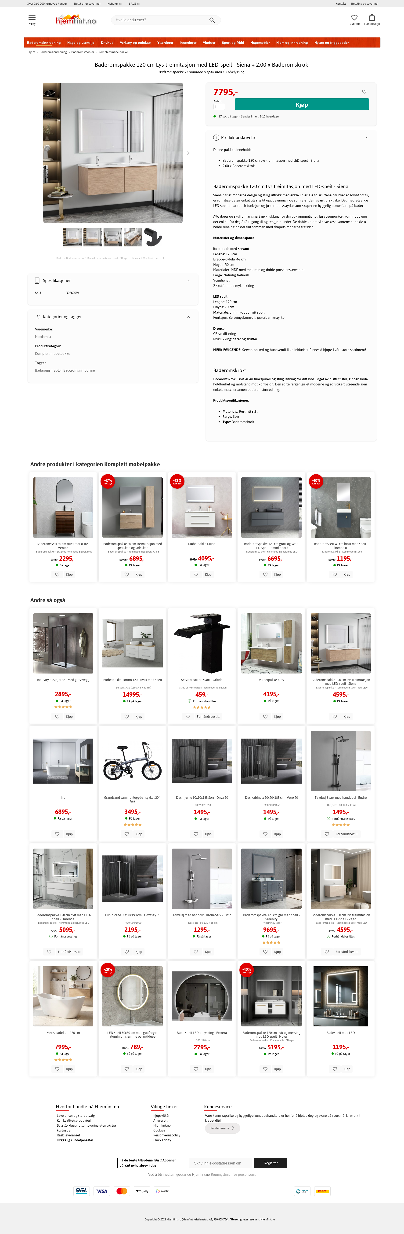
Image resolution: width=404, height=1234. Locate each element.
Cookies (159, 1130)
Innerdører (188, 42)
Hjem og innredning (292, 42)
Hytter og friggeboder (331, 42)
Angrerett (160, 1120)
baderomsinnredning (263, 389)
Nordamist (43, 336)
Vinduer (209, 42)
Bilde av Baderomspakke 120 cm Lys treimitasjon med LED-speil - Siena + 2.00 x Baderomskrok (110, 258)
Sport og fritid (233, 42)
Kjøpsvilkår (161, 1115)
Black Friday (162, 1140)
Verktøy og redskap (135, 42)
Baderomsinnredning (44, 42)
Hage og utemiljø (80, 42)
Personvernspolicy (166, 1135)
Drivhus (107, 42)
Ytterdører (165, 42)
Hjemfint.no (162, 1125)
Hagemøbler (260, 42)
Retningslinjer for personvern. (233, 1174)
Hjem (31, 52)
